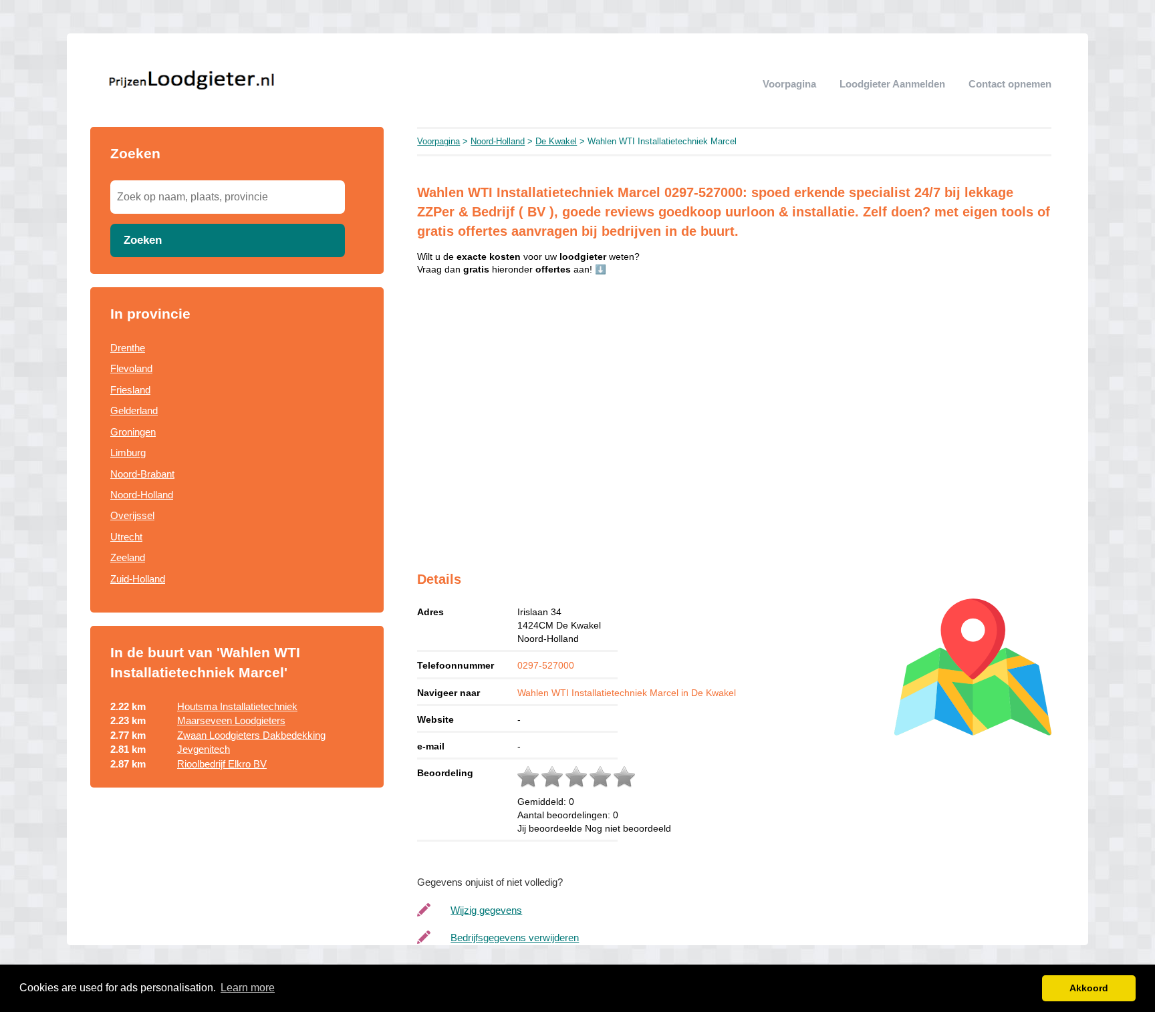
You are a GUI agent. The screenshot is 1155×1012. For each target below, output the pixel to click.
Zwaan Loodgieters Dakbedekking (251, 735)
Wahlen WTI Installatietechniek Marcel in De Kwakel (626, 692)
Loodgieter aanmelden (892, 84)
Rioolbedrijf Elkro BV (222, 764)
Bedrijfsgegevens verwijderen (515, 937)
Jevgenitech (203, 749)
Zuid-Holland (137, 578)
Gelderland (134, 410)
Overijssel (132, 515)
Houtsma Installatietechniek (237, 706)
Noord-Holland (141, 494)
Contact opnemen (1010, 84)
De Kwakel (556, 141)
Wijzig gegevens (486, 910)
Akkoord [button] (1088, 988)
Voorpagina (789, 84)
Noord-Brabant (142, 474)
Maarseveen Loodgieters (231, 720)
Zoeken (143, 240)
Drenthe (127, 347)
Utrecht (126, 536)
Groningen (133, 432)
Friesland (130, 389)
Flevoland (131, 368)
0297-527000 (545, 665)
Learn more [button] (248, 987)
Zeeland (127, 557)
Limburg (128, 452)
